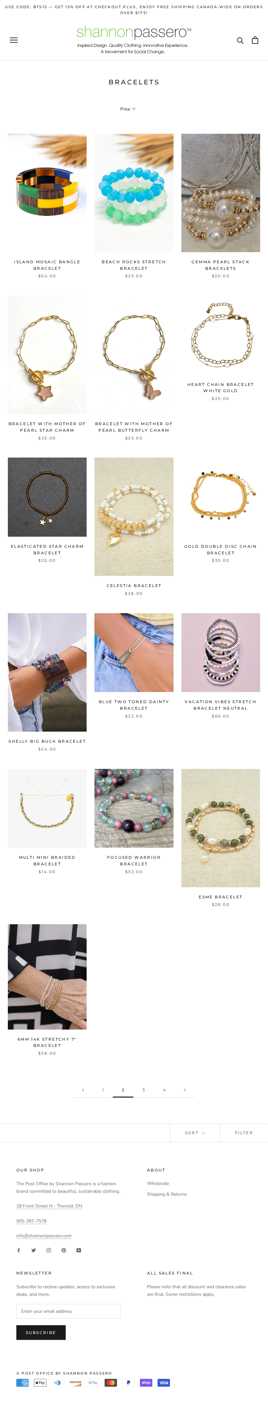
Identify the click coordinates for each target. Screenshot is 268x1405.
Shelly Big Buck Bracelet (47, 741)
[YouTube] (78, 1250)
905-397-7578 (31, 1221)
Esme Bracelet (221, 896)
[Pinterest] (63, 1250)
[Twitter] (33, 1250)
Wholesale (158, 1183)
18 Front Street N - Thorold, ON (49, 1206)
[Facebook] (18, 1250)
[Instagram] (48, 1250)
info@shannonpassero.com (44, 1236)
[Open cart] (255, 40)
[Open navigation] (14, 40)
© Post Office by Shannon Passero (64, 1373)
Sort (193, 1132)
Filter (244, 1132)
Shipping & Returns (167, 1194)
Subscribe (41, 1332)
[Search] (240, 40)
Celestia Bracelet (134, 585)
